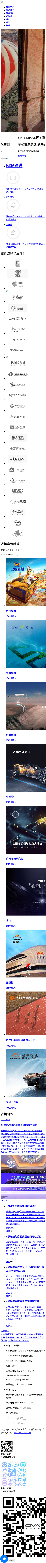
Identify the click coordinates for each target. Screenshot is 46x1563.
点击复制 (10, 1560)
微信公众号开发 (25, 1337)
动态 (8, 19)
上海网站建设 (20, 1334)
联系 (8, 25)
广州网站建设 (7, 1334)
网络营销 (10, 13)
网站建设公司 (22, 1340)
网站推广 (37, 1337)
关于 (8, 22)
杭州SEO (31, 1334)
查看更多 (5, 1331)
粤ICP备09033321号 (22, 1433)
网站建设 (10, 10)
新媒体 (9, 16)
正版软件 (12, 1340)
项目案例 (10, 7)
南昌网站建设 (12, 1337)
